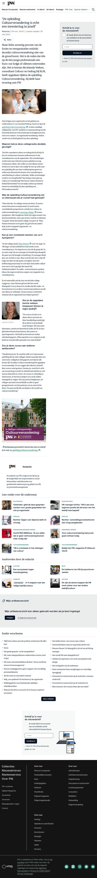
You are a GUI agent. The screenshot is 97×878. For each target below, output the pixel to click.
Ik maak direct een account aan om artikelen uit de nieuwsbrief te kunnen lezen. (79, 38)
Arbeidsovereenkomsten (78, 775)
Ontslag (37, 819)
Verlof (36, 845)
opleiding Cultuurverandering (13, 127)
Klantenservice (11, 774)
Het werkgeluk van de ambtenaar (65, 666)
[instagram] (80, 867)
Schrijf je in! (77, 53)
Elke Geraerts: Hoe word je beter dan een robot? (70, 687)
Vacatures (6, 799)
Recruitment (39, 832)
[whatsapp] (86, 867)
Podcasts (37, 788)
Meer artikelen (48, 699)
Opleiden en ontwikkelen (44, 824)
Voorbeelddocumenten (43, 775)
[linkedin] (73, 867)
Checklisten (38, 792)
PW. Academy (7, 786)
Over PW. (8, 778)
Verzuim (37, 849)
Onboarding (73, 800)
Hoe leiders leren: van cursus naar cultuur (68, 641)
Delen (9, 40)
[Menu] (4, 3)
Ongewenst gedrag (75, 804)
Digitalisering (73, 779)
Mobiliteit (72, 796)
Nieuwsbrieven (11, 770)
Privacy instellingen (25, 874)
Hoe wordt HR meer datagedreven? (65, 655)
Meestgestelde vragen (10, 804)
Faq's (36, 779)
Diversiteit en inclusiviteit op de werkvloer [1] (70, 683)
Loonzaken (72, 792)
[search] (93, 9)
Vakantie (37, 841)
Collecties (8, 766)
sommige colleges (27, 212)
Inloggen (10, 618)
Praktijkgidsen (40, 783)
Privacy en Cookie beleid (39, 871)
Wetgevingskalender (42, 800)
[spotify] (66, 867)
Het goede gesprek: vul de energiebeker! (19, 651)
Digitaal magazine (41, 796)
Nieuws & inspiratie (42, 771)
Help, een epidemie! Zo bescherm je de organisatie (23, 679)
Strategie (37, 836)
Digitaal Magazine (9, 791)
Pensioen (37, 828)
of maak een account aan (27, 618)
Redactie (6, 31)
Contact (5, 808)
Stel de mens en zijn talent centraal (17, 676)
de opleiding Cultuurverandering (24, 450)
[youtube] (93, 867)
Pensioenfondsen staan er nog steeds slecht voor (71, 645)
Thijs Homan (23, 244)
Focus (6, 648)
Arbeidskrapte (74, 771)
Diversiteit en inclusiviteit (78, 783)
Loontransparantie (75, 788)
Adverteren (6, 795)
